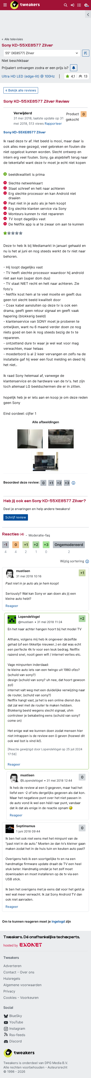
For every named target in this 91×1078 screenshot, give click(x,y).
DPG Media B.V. (56, 1063)
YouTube (16, 1022)
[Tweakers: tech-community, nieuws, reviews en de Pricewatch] (24, 5)
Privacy (9, 991)
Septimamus (25, 826)
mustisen (23, 571)
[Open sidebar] (88, 14)
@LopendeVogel (31, 780)
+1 (51, 483)
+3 (67, 483)
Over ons (27, 972)
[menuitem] (65, 5)
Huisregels (11, 978)
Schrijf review (15, 517)
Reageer (12, 606)
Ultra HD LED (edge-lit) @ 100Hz (28, 76)
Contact (9, 972)
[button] (5, 5)
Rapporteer (53, 124)
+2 (59, 483)
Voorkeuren (29, 997)
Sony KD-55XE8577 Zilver (27, 45)
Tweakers (10, 1063)
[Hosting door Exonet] (22, 946)
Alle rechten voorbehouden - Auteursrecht (35, 1067)
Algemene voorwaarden (22, 985)
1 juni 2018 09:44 (28, 831)
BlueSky (15, 1016)
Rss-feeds (17, 1035)
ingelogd (58, 921)
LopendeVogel (29, 617)
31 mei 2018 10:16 (28, 576)
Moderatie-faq (39, 535)
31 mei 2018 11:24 (49, 622)
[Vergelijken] (85, 53)
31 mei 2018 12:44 (59, 780)
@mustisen (25, 622)
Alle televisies (13, 39)
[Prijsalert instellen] (73, 67)
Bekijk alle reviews (22, 90)
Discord (15, 1041)
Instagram (17, 1028)
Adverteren (12, 966)
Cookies (10, 997)
